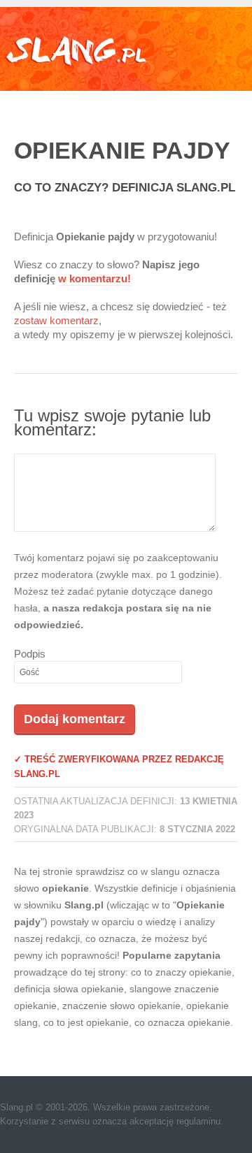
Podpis (30, 654)
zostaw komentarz (56, 320)
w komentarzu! (94, 278)
